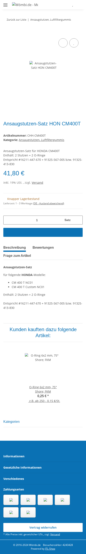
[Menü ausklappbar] (5, 3)
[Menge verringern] (8, 220)
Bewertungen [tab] (43, 247)
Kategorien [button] (11, 421)
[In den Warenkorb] (6, 32)
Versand (37, 183)
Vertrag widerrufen (43, 527)
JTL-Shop (50, 548)
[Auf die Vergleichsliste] (63, 42)
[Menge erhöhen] (77, 220)
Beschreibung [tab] (14, 247)
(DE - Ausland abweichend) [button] (48, 203)
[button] (60, 4)
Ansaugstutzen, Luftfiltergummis (41, 140)
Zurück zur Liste (16, 19)
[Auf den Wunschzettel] (73, 42)
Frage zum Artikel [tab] (17, 255)
